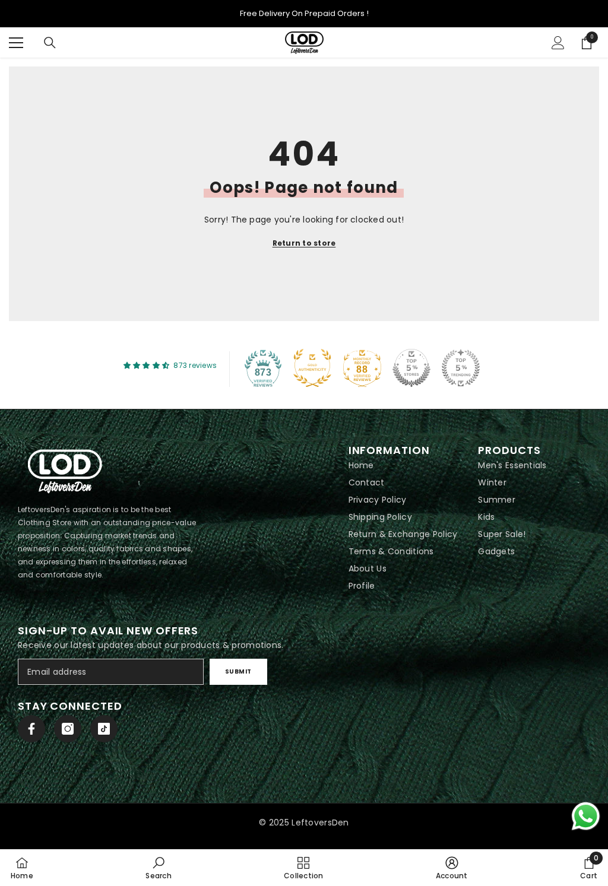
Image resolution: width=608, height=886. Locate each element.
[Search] (50, 43)
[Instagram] (67, 728)
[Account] (558, 42)
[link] (158, 868)
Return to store (304, 243)
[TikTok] (104, 728)
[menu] (16, 43)
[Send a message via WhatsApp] (585, 816)
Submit (238, 671)
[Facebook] (31, 728)
